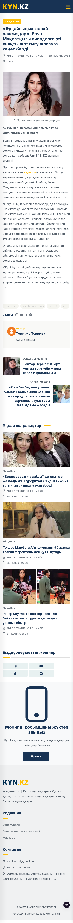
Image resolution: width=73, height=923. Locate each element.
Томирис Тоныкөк (29, 55)
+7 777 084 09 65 (18, 867)
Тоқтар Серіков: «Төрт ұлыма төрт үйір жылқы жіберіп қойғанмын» (42, 368)
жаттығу (53, 306)
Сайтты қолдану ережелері (21, 831)
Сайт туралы (11, 824)
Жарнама (9, 837)
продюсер (10, 306)
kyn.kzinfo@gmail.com (21, 861)
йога (65, 306)
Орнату (36, 756)
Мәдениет (12, 21)
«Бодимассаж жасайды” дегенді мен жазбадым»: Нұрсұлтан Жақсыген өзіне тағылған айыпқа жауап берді (35, 481)
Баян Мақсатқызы (33, 306)
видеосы (30, 172)
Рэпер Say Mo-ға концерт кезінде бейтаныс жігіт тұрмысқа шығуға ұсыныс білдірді (30, 618)
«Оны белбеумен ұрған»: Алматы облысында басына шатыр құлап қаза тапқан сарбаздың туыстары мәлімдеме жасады (27, 396)
